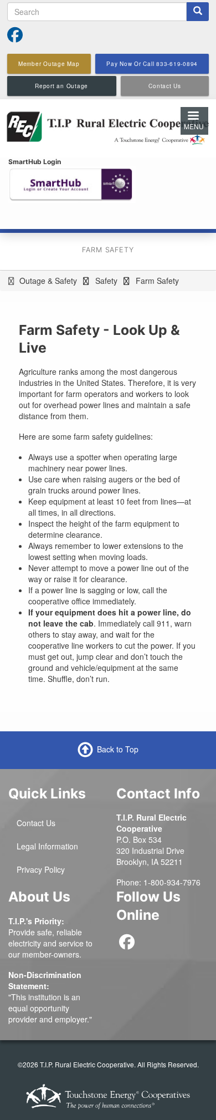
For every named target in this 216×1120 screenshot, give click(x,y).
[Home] (108, 127)
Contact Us (36, 822)
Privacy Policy (41, 869)
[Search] (198, 11)
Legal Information (47, 846)
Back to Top (117, 749)
